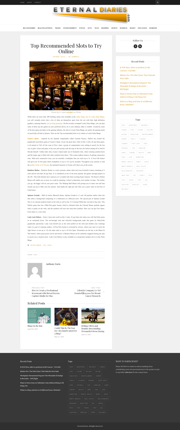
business (144, 125)
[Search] (158, 2)
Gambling (142, 148)
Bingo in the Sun (35, 326)
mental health (127, 162)
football (125, 148)
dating (124, 134)
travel (131, 180)
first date (135, 143)
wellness (125, 189)
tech (150, 175)
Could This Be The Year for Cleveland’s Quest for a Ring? (65, 331)
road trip (125, 175)
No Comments (74, 56)
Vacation (125, 184)
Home (22, 2)
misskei (69, 112)
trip (139, 180)
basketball (133, 125)
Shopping (105, 28)
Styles (82, 28)
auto (123, 125)
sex (134, 175)
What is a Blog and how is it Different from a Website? (40, 390)
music (147, 162)
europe (124, 139)
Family (133, 139)
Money (132, 28)
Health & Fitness (45, 28)
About (29, 2)
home (149, 152)
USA (146, 180)
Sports (114, 28)
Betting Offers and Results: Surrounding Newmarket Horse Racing (92, 329)
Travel (58, 28)
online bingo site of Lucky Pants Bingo (90, 117)
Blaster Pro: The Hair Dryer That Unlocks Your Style (39, 371)
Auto (90, 28)
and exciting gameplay (54, 123)
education (134, 134)
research (140, 171)
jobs (123, 157)
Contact (37, 2)
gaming (132, 152)
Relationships (29, 28)
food (145, 143)
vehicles (135, 184)
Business (123, 28)
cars (132, 130)
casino (140, 130)
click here (128, 372)
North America (127, 166)
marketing (140, 157)
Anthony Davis (59, 56)
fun (44, 245)
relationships (127, 171)
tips (123, 180)
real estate (141, 166)
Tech (96, 28)
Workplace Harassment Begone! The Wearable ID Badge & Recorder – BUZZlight (135, 86)
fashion (142, 139)
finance (125, 143)
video (145, 184)
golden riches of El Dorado (39, 165)
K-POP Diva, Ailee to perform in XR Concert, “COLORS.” (40, 367)
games (49, 245)
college (150, 130)
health (141, 152)
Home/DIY (153, 28)
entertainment (35, 245)
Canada (124, 130)
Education (142, 28)
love (130, 157)
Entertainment (70, 28)
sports (142, 175)
